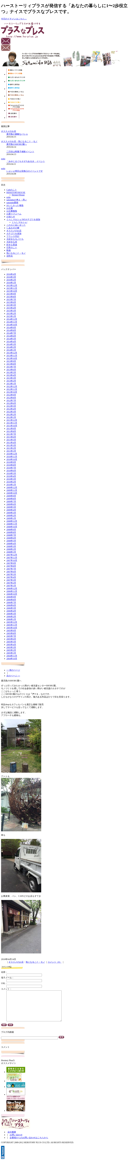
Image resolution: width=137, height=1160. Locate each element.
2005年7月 (11, 636)
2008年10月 (11, 527)
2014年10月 (11, 325)
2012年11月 (11, 389)
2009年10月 (11, 493)
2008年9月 (11, 529)
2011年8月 (11, 431)
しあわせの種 (12, 228)
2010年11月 (11, 456)
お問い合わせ (16, 1135)
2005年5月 (11, 642)
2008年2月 (11, 549)
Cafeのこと (11, 190)
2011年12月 (11, 420)
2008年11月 (11, 524)
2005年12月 (11, 622)
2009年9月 (11, 496)
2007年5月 (11, 574)
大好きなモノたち (15, 239)
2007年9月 (11, 563)
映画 (8, 250)
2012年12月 (11, 386)
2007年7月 (11, 569)
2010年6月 (11, 471)
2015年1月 (11, 316)
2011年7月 (11, 434)
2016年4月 (11, 274)
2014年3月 (11, 344)
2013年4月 (11, 375)
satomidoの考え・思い (16, 200)
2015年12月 (11, 285)
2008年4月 (11, 543)
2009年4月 (11, 510)
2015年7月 (11, 299)
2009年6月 (11, 504)
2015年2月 (11, 313)
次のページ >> (13, 676)
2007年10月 (11, 560)
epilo (3, 159)
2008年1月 (11, 552)
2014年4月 (11, 341)
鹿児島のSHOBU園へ (16, 144)
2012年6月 (11, 403)
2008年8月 (11, 532)
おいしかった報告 (15, 205)
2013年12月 (11, 353)
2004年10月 (11, 658)
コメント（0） (55, 962)
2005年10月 (11, 628)
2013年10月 (11, 358)
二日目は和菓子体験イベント (20, 151)
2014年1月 (11, 350)
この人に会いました (16, 225)
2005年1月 (11, 653)
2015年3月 (11, 311)
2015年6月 (11, 302)
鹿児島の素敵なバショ (17, 134)
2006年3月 (11, 614)
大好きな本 (11, 242)
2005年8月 (11, 633)
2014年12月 (11, 319)
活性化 (9, 256)
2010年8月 (11, 465)
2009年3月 (11, 513)
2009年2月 (11, 515)
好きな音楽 (11, 245)
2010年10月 (11, 459)
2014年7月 (11, 333)
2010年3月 (11, 479)
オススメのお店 (8, 131)
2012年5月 (11, 406)
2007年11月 (11, 557)
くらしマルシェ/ (19, 222)
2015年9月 (11, 294)
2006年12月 (11, 588)
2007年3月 (11, 580)
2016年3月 (11, 277)
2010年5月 (11, 473)
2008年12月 (11, 521)
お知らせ (10, 217)
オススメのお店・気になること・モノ (19, 141)
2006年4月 (11, 611)
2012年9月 (11, 395)
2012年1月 (11, 417)
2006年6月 (11, 605)
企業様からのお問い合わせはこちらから (29, 1137)
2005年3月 (11, 647)
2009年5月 (11, 507)
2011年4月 (11, 442)
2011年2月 (11, 448)
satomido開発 (12, 202)
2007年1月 (11, 586)
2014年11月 (11, 322)
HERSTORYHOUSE (15, 192)
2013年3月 (11, 378)
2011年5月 (11, 440)
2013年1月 (11, 384)
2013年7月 (11, 367)
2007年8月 (11, 566)
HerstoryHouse (18, 195)
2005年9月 (11, 630)
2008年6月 (11, 538)
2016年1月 (11, 283)
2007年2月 (11, 583)
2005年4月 (11, 644)
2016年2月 (11, 280)
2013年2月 (11, 381)
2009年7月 (11, 501)
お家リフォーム (13, 214)
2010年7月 (11, 468)
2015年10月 (11, 291)
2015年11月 (11, 288)
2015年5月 (11, 305)
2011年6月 (11, 437)
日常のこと (11, 247)
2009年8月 (11, 499)
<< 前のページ (13, 670)
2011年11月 (11, 423)
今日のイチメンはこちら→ (14, 19)
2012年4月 (11, 409)
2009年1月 (11, 518)
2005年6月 (11, 639)
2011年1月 (11, 451)
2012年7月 (11, 400)
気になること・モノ (16, 253)
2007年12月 (11, 555)
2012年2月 (11, 414)
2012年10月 (11, 392)
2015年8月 (11, 297)
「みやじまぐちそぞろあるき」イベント (25, 161)
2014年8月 (11, 330)
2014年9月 (11, 327)
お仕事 (9, 208)
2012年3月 (11, 412)
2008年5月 (11, 541)
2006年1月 (11, 619)
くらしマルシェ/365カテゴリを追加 (23, 219)
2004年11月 (11, 656)
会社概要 (11, 1132)
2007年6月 (11, 572)
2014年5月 (11, 339)
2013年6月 (11, 369)
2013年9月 (11, 361)
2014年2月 (11, 347)
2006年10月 (11, 594)
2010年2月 (11, 482)
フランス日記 (12, 236)
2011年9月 (11, 428)
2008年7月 (11, 535)
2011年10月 (11, 426)
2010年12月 (11, 454)
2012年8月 (11, 398)
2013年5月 (11, 372)
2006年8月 (11, 600)
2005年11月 (11, 625)
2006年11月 (11, 591)
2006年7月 (11, 602)
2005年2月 (11, 650)
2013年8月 (11, 364)
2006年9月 (11, 597)
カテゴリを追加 (13, 233)
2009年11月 (11, 490)
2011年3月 (11, 445)
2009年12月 (11, 487)
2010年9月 (11, 462)
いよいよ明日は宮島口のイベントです (24, 171)
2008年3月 (11, 546)
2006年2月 (11, 616)
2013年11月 (11, 355)
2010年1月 (11, 485)
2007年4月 (11, 577)
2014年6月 (11, 336)
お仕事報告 (11, 211)
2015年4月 (11, 308)
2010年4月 (11, 476)
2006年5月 (11, 608)
